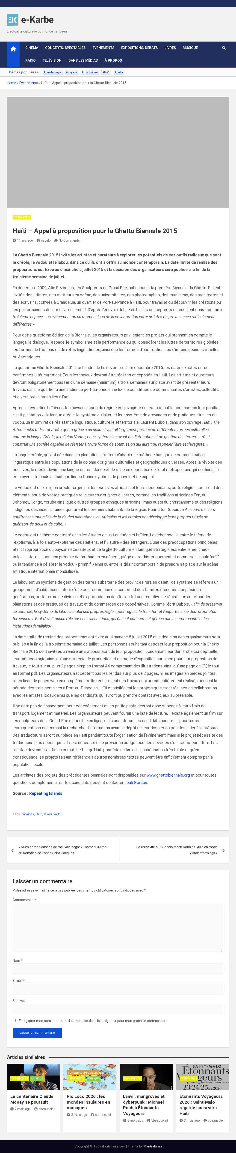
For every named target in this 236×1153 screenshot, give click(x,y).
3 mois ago (79, 1115)
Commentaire (24, 900)
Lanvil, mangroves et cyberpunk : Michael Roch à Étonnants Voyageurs (144, 1105)
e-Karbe (37, 19)
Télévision (52, 60)
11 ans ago (25, 240)
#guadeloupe (52, 72)
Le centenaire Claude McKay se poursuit (31, 1099)
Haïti (39, 814)
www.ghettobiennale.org (168, 775)
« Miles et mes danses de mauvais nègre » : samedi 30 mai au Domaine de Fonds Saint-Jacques (62, 850)
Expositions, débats (139, 48)
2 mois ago (23, 1109)
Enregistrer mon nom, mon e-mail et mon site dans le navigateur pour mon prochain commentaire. (93, 1021)
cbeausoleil (47, 1109)
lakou (48, 814)
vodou (57, 814)
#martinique (90, 72)
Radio (30, 60)
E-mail (19, 981)
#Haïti (106, 72)
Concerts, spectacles (65, 48)
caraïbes (27, 814)
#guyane (71, 72)
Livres (170, 48)
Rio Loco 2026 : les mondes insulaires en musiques (88, 1102)
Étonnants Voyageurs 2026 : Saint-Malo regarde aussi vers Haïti (201, 1105)
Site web (19, 1001)
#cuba (119, 72)
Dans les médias (83, 60)
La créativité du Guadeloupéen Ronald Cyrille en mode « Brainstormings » (177, 850)
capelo (46, 240)
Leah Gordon (135, 782)
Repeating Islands (45, 793)
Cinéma (31, 48)
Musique (190, 48)
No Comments (69, 240)
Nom (18, 960)
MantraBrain (153, 1146)
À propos (113, 60)
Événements (103, 48)
